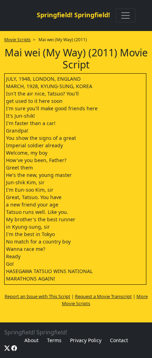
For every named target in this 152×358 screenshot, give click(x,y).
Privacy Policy (85, 340)
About (31, 340)
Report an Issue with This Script (37, 296)
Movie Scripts (17, 40)
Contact (119, 340)
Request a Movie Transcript (103, 296)
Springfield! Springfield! (73, 15)
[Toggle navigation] (125, 15)
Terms (54, 340)
